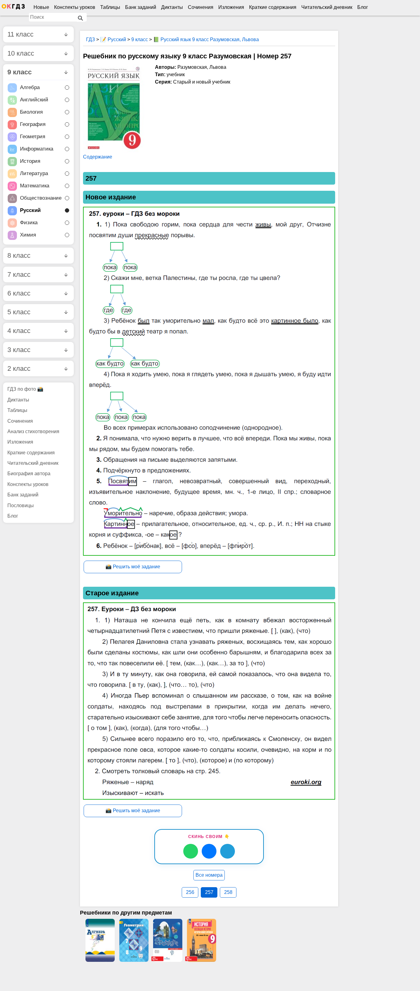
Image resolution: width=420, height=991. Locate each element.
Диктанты (172, 7)
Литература (34, 174)
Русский (30, 210)
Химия (28, 235)
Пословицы (20, 505)
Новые (41, 7)
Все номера (209, 875)
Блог (362, 7)
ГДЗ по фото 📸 (25, 389)
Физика (29, 223)
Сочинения (200, 7)
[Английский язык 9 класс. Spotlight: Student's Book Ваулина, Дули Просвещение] (167, 940)
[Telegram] (227, 851)
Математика (34, 186)
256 (190, 892)
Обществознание (40, 198)
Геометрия (32, 137)
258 (228, 892)
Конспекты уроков (74, 7)
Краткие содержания (272, 7)
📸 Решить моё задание (132, 566)
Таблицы (110, 7)
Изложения (231, 7)
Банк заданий (140, 7)
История (30, 161)
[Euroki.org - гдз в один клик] (13, 8)
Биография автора (28, 473)
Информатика (36, 149)
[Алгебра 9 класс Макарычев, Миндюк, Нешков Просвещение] (100, 940)
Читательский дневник (326, 7)
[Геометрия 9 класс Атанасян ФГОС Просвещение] (134, 940)
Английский (34, 100)
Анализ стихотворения (33, 431)
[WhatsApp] (190, 851)
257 (209, 892)
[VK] (209, 851)
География (33, 124)
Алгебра (30, 88)
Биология (31, 112)
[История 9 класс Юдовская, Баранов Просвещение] (201, 940)
